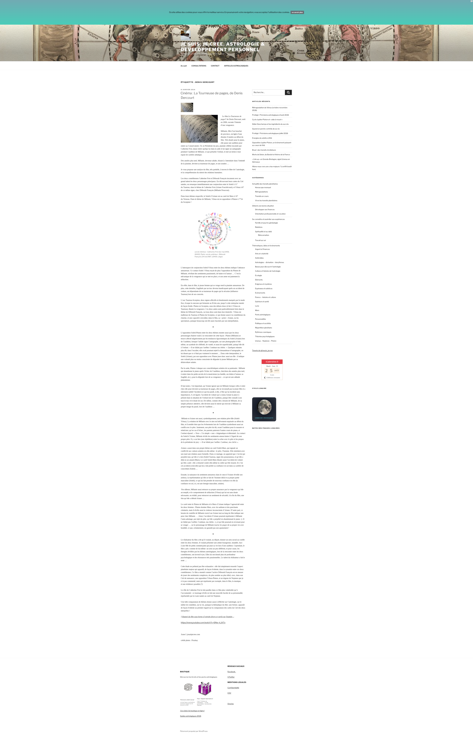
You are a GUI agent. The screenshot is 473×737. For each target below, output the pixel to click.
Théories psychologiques (265, 336)
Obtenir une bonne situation (263, 206)
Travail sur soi (260, 240)
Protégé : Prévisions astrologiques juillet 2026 (270, 133)
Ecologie (258, 275)
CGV (229, 693)
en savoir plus (297, 12)
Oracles (231, 704)
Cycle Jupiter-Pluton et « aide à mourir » (267, 119)
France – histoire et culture (265, 297)
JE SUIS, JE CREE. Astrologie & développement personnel (223, 46)
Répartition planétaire (263, 328)
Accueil (184, 66)
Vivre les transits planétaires (266, 200)
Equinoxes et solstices (263, 288)
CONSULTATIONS (198, 66)
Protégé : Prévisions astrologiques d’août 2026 (270, 115)
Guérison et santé (262, 301)
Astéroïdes (259, 258)
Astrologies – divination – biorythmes (269, 262)
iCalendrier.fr (272, 361)
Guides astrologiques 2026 (190, 716)
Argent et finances (262, 249)
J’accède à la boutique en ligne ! (192, 711)
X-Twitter (231, 677)
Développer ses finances (265, 209)
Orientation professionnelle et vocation (270, 214)
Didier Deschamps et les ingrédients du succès (270, 124)
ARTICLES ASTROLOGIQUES (236, 66)
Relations (258, 227)
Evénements (260, 293)
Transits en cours (262, 196)
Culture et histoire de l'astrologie (267, 271)
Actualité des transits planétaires (265, 184)
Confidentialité (233, 688)
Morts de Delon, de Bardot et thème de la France (271, 154)
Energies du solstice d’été (262, 138)
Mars (257, 310)
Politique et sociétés (263, 323)
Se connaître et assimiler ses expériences (268, 219)
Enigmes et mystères (263, 284)
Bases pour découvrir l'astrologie (268, 267)
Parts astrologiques (262, 315)
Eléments (259, 280)
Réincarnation (263, 235)
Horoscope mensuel (263, 187)
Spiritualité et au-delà (263, 231)
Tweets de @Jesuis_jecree (262, 350)
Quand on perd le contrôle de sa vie (266, 129)
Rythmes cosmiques (263, 332)
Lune (257, 306)
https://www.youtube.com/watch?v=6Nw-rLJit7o (203, 622)
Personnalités (260, 319)
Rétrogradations (261, 192)
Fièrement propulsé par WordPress (194, 731)
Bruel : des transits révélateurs (264, 150)
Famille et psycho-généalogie (266, 223)
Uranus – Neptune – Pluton (265, 341)
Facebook (232, 672)
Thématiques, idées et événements (266, 246)
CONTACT (215, 66)
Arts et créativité (261, 254)
